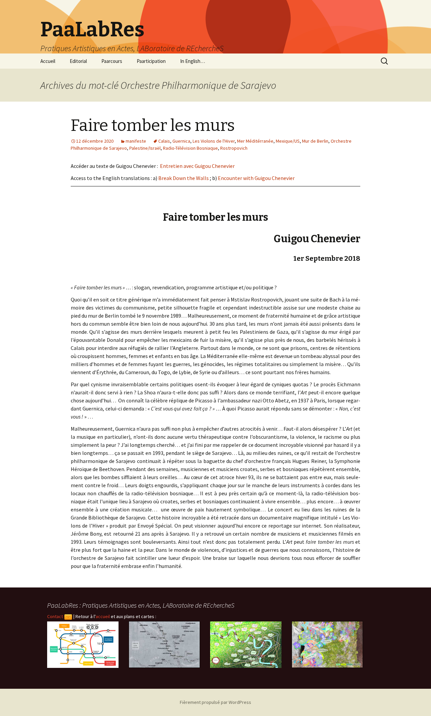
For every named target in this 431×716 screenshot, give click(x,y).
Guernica (181, 141)
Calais (164, 141)
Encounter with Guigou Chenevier (256, 178)
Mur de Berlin (315, 141)
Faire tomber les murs (153, 125)
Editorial (78, 61)
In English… (192, 61)
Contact (55, 616)
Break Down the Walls (183, 178)
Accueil (47, 61)
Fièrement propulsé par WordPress (215, 702)
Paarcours (111, 61)
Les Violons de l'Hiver (214, 141)
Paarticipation (151, 61)
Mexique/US (288, 141)
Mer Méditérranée (255, 141)
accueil (103, 616)
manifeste (136, 141)
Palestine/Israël (145, 148)
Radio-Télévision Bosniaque (190, 148)
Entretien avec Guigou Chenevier (197, 166)
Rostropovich (233, 148)
